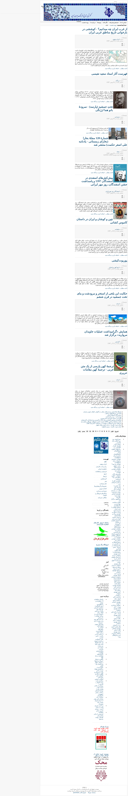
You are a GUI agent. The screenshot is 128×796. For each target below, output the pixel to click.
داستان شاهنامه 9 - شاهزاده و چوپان (98, 601)
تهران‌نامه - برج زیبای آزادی (113, 416)
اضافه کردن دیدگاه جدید (112, 68)
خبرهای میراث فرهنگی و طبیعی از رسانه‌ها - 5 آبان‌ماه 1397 (104, 423)
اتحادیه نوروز (103, 488)
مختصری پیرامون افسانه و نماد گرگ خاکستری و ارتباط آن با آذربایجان (101, 420)
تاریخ (105, 474)
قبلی (112, 431)
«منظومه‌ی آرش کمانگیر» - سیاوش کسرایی (98, 606)
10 (93, 431)
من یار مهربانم (104, 726)
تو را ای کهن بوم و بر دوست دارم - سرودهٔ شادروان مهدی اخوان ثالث (98, 623)
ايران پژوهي (116, 39)
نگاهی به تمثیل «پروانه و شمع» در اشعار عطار (98, 660)
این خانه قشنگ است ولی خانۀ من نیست (99, 644)
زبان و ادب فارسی (101, 466)
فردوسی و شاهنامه (101, 471)
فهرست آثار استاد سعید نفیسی (109, 73)
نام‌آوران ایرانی (102, 469)
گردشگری (104, 479)
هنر (106, 481)
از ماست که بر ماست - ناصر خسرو (99, 636)
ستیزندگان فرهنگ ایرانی (114, 415)
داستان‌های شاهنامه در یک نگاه (99, 655)
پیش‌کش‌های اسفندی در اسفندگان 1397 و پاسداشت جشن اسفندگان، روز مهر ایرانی (104, 181)
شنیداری (117, 117)
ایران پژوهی (103, 464)
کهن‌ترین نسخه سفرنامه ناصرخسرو (111, 418)
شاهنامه (117, 229)
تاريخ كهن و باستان (114, 267)
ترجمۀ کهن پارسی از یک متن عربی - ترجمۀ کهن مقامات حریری (104, 369)
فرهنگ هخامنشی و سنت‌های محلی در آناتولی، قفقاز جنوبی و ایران (102, 412)
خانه (105, 461)
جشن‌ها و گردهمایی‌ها (100, 486)
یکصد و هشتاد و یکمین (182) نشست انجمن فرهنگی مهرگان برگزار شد (101, 421)
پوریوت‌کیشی (119, 260)
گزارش (117, 342)
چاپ (122, 44)
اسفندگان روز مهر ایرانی (112, 191)
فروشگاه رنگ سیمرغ (102, 544)
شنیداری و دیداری (101, 491)
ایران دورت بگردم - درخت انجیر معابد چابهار (108, 425)
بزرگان (118, 80)
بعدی (83, 431)
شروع (116, 431)
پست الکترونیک (122, 45)
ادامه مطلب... (123, 68)
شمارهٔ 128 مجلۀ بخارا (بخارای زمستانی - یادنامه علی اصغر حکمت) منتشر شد (103, 141)
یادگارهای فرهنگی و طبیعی (101, 494)
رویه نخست (113, 25)
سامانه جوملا (92, 792)
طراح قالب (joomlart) (79, 792)
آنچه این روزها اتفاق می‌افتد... (112, 413)
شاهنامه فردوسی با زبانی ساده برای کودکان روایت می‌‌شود (98, 716)
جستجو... (105, 502)
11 (90, 431)
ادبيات (118, 303)
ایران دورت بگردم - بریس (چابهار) (111, 426)
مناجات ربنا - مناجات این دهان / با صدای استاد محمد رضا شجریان (98, 701)
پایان (79, 431)
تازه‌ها (105, 476)
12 (87, 431)
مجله (118, 151)
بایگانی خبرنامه (102, 497)
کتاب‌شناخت (103, 483)
